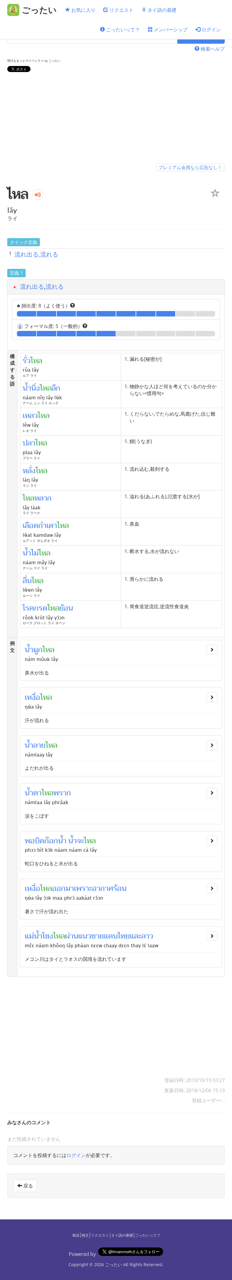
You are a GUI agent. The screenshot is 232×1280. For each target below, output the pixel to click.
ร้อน (120, 888)
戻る (27, 1185)
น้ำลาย (35, 745)
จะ (80, 841)
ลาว (147, 936)
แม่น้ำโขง (39, 936)
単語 (75, 1235)
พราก (62, 793)
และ (135, 936)
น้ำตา (33, 793)
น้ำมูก (34, 649)
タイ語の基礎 (161, 10)
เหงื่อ (32, 697)
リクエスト (121, 10)
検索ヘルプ (212, 49)
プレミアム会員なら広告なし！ (190, 167)
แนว (84, 936)
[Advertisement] (116, 119)
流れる (55, 286)
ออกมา (63, 888)
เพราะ (83, 888)
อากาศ (102, 888)
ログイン (210, 29)
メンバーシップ (170, 29)
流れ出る (32, 286)
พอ (30, 841)
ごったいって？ (122, 29)
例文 (85, 1235)
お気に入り (82, 10)
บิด (39, 841)
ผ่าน (71, 936)
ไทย (124, 936)
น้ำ (72, 841)
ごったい (113, 1264)
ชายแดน (104, 936)
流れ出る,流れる (36, 254)
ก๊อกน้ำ (55, 841)
